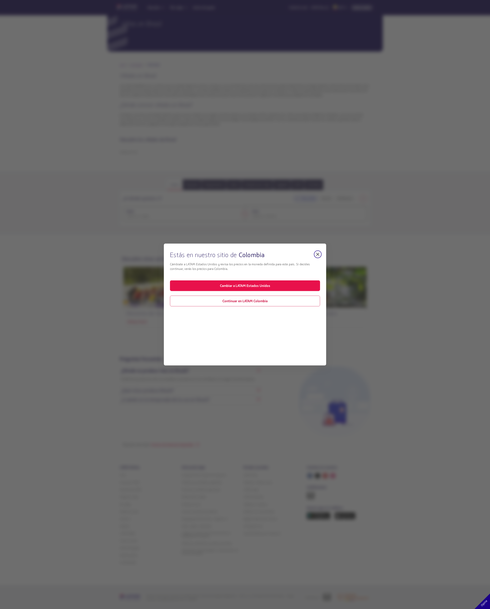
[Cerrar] (318, 254)
